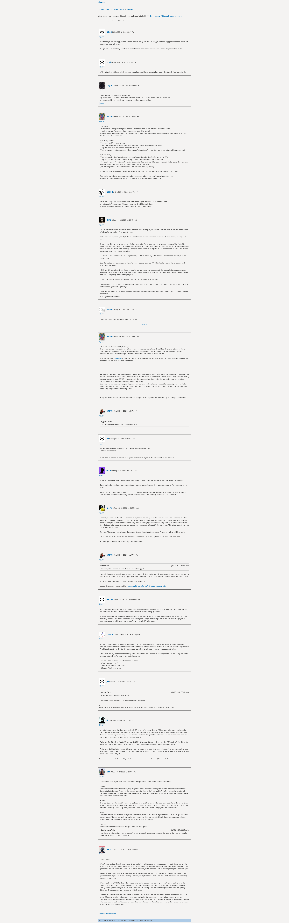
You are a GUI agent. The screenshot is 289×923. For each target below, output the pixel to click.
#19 (136, 849)
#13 (137, 555)
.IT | (147, 324)
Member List (133, 920)
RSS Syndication (146, 920)
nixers (101, 2)
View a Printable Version (107, 914)
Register (130, 9)
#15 (138, 634)
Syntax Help (102, 920)
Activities (114, 9)
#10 (134, 439)
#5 (138, 192)
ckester (109, 599)
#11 (136, 471)
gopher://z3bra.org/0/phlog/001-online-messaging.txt (147, 586)
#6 (136, 220)
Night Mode (118, 920)
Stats (125, 920)
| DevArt (143, 324)
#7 (137, 309)
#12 (137, 508)
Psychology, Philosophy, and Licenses (166, 16)
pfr (107, 720)
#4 (138, 117)
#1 (136, 32)
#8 (138, 337)
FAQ (110, 920)
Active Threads (103, 9)
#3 (138, 85)
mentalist (118, 358)
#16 (134, 681)
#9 (137, 411)
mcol (108, 470)
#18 (135, 772)
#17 (134, 720)
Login (122, 9)
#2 (136, 62)
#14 (138, 599)
